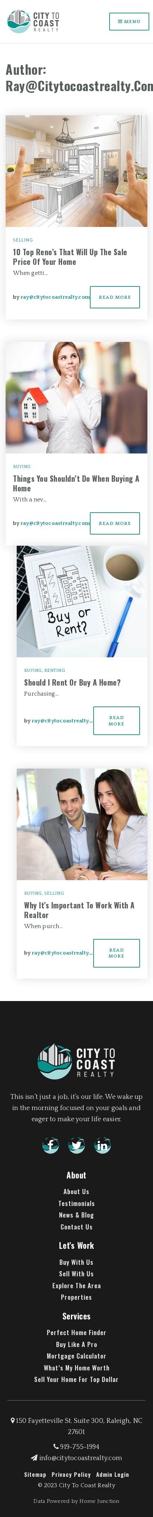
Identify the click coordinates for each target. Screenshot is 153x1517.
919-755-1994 (79, 1447)
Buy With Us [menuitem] (76, 1262)
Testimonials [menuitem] (76, 1203)
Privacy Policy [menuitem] (71, 1474)
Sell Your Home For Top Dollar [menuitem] (76, 1379)
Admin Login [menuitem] (112, 1474)
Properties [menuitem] (76, 1297)
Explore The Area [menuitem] (76, 1285)
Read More (115, 297)
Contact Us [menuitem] (77, 1226)
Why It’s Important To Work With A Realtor (79, 909)
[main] (76, 508)
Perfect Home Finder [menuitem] (77, 1332)
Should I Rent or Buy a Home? (72, 682)
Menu (131, 21)
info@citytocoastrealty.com (80, 1458)
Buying (22, 466)
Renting (54, 670)
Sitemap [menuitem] (35, 1474)
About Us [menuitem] (76, 1191)
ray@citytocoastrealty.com (55, 297)
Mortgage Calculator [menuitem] (77, 1355)
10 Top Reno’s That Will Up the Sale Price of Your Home (70, 256)
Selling (23, 240)
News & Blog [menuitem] (76, 1214)
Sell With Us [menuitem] (76, 1273)
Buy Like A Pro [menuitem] (76, 1344)
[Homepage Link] (33, 21)
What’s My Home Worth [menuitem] (77, 1367)
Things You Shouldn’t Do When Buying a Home (76, 483)
